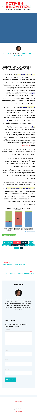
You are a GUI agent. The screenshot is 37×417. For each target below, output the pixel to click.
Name (6, 350)
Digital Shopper (8, 242)
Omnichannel (6, 245)
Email (6, 359)
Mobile (31, 242)
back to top (18, 411)
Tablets (16, 248)
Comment (8, 329)
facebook (19, 401)
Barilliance (26, 145)
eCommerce (17, 242)
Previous (14, 263)
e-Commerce (23, 53)
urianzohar (6, 53)
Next (20, 272)
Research (16, 55)
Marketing (25, 242)
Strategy (31, 53)
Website (7, 369)
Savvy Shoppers (30, 245)
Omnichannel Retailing (18, 245)
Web (21, 248)
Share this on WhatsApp (10, 235)
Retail (21, 55)
